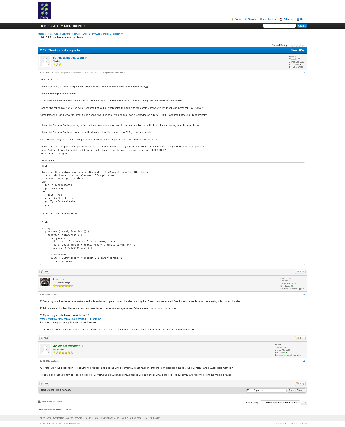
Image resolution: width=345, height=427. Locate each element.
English (86, 34)
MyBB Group (73, 423)
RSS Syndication (152, 418)
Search (252, 19)
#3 (304, 361)
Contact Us (58, 418)
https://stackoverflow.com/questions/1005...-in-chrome (70, 318)
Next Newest (63, 390)
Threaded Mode (298, 50)
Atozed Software (62, 34)
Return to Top (91, 418)
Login (67, 25)
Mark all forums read (131, 418)
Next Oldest (47, 390)
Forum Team (45, 418)
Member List (270, 19)
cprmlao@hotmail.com (68, 57)
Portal (238, 19)
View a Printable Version (52, 402)
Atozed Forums (45, 34)
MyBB (51, 423)
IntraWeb (76, 34)
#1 (304, 72)
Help (302, 19)
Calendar (288, 19)
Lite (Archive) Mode (109, 418)
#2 (304, 294)
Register (77, 25)
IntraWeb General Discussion (106, 34)
